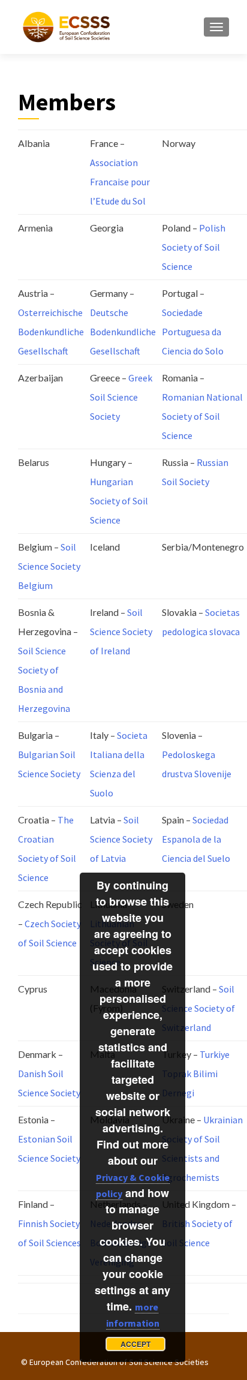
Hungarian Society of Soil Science (119, 501)
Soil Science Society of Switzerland (198, 1008)
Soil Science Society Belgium (49, 566)
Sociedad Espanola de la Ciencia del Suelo (196, 839)
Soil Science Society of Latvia (121, 839)
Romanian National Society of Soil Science (202, 416)
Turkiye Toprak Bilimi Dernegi (196, 1073)
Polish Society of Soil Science (193, 247)
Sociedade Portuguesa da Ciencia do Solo (193, 331)
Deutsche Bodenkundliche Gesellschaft (123, 331)
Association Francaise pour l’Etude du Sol (120, 182)
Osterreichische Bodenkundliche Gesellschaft (51, 331)
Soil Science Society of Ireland (121, 631)
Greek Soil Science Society (121, 397)
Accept (135, 1344)
